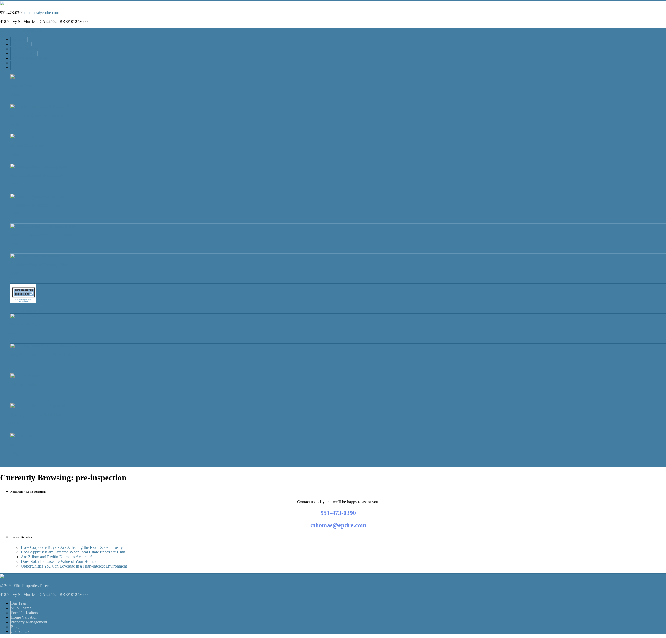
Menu (5, 30)
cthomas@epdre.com (41, 12)
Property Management (29, 58)
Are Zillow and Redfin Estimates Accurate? (56, 557)
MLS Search (21, 44)
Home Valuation (24, 53)
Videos (16, 30)
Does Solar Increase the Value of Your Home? (58, 561)
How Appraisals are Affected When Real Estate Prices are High (73, 552)
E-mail (28, 30)
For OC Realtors (24, 49)
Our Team (19, 39)
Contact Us (20, 67)
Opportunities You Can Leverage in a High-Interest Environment (74, 566)
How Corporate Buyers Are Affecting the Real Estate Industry (72, 547)
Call (38, 30)
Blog (15, 63)
